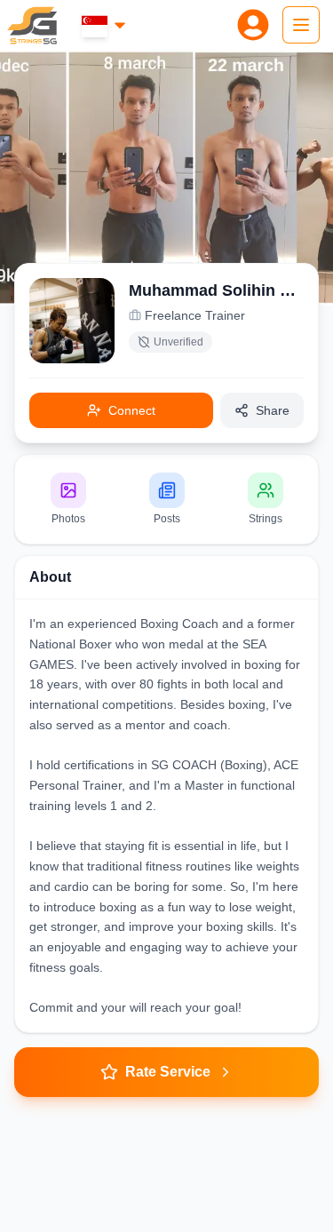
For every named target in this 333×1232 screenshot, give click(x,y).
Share (272, 410)
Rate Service (167, 1071)
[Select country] (105, 25)
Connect (131, 410)
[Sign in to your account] (253, 25)
